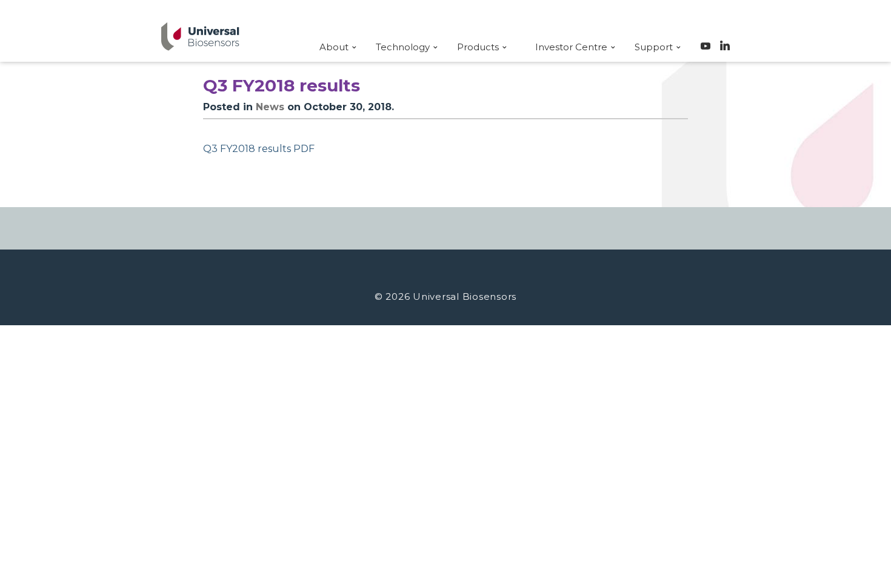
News (270, 107)
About (334, 47)
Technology (403, 47)
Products (478, 47)
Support (654, 47)
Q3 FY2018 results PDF (259, 148)
